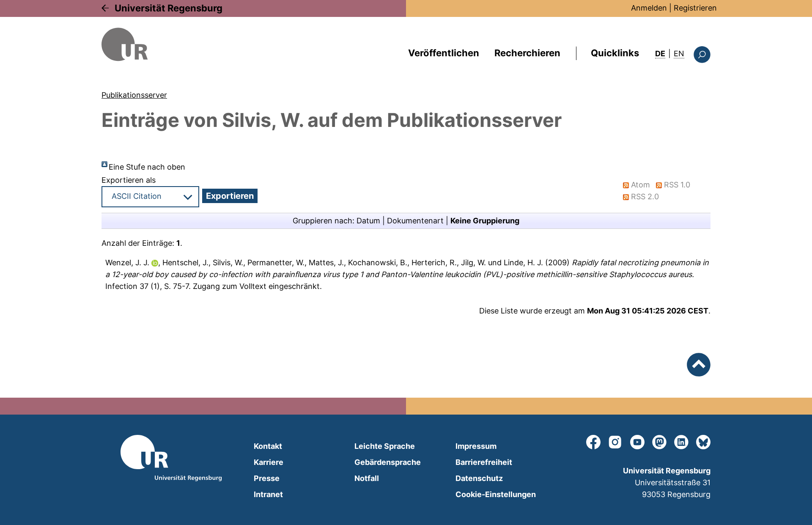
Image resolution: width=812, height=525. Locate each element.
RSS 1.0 (677, 184)
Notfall (366, 478)
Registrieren (695, 7)
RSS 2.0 (645, 196)
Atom (640, 184)
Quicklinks (615, 52)
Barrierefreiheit (483, 462)
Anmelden (649, 7)
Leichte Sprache (384, 446)
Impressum (476, 446)
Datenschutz (479, 478)
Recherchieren (527, 52)
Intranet (268, 494)
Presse (267, 478)
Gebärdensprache (387, 462)
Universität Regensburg (168, 8)
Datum (368, 220)
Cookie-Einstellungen (495, 494)
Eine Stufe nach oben (147, 166)
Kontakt (268, 446)
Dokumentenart (415, 220)
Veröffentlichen (443, 52)
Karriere (268, 462)
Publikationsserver (134, 95)
